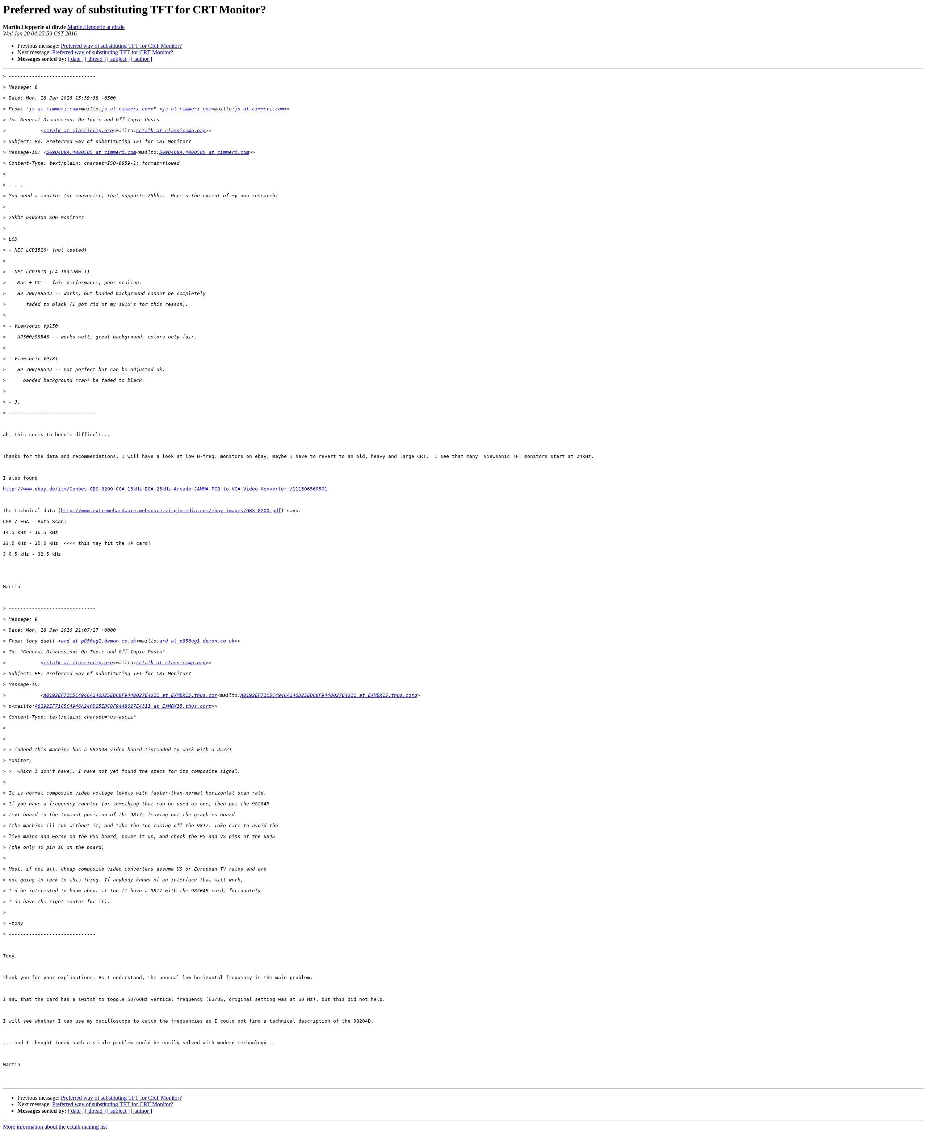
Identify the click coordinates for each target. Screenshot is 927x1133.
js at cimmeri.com (53, 108)
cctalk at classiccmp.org (78, 130)
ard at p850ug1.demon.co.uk (98, 641)
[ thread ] (95, 59)
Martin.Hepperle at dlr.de (96, 27)
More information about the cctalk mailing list (55, 1127)
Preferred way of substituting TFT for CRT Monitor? (121, 46)
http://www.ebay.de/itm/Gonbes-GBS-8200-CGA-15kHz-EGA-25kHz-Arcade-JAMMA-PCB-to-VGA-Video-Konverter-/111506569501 (165, 489)
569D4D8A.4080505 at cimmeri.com (91, 152)
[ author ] (141, 59)
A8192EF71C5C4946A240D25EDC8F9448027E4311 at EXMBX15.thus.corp (328, 695)
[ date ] (76, 59)
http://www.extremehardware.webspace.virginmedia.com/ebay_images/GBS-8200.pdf (171, 510)
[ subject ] (118, 59)
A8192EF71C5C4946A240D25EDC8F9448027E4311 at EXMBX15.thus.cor (130, 695)
